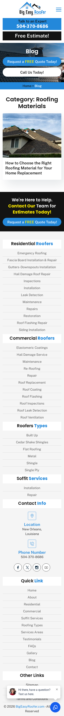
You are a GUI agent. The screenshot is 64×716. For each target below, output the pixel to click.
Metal (32, 456)
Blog (32, 660)
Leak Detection (32, 295)
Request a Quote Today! (32, 61)
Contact (32, 667)
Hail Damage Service (32, 354)
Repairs (32, 309)
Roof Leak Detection (32, 410)
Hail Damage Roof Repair (32, 274)
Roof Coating (32, 389)
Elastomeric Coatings (32, 347)
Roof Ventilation (32, 417)
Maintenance (32, 302)
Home (27, 86)
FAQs (32, 646)
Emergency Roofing (32, 253)
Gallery (32, 653)
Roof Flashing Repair (32, 323)
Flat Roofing (32, 449)
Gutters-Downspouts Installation (32, 267)
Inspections (32, 281)
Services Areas (32, 632)
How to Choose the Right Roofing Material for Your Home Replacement (28, 167)
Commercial (32, 611)
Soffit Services (32, 618)
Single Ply (32, 470)
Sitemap (32, 685)
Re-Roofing (32, 368)
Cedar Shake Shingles (32, 442)
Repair (32, 375)
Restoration (32, 316)
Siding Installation (32, 330)
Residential (32, 604)
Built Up (32, 435)
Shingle (32, 463)
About (32, 597)
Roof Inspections (32, 403)
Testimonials (32, 639)
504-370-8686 (32, 26)
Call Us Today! (32, 72)
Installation (32, 288)
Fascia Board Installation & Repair (32, 260)
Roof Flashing (32, 396)
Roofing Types (32, 625)
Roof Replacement (32, 382)
